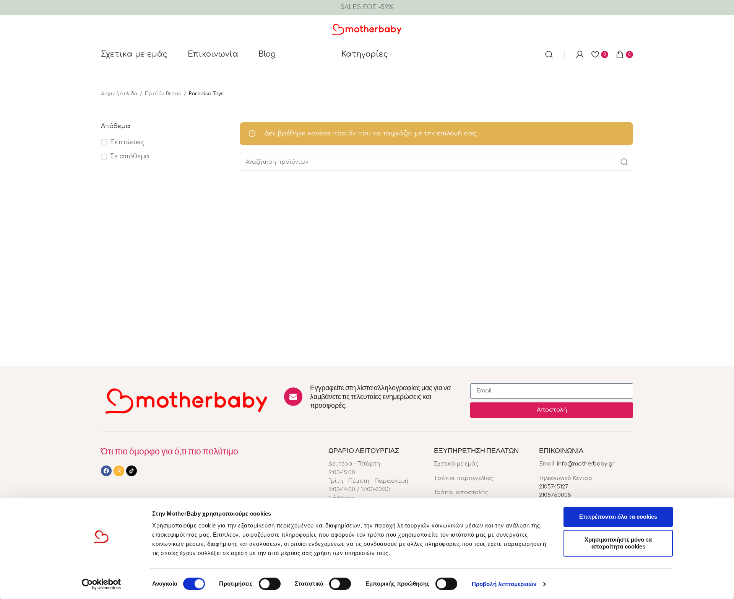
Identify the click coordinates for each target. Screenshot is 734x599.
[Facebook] (106, 471)
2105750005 (555, 495)
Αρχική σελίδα (119, 93)
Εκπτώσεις (127, 142)
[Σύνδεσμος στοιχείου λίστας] (481, 464)
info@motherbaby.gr (586, 464)
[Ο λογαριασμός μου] (580, 54)
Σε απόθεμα (129, 156)
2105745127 (553, 487)
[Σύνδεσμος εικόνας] (187, 400)
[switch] (270, 584)
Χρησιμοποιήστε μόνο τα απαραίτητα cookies (618, 543)
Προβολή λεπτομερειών (504, 584)
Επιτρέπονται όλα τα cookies (618, 516)
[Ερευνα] (549, 54)
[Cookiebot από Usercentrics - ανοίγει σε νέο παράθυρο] (101, 584)
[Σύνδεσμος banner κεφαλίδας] (367, 7)
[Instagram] (119, 471)
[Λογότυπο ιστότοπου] (367, 28)
